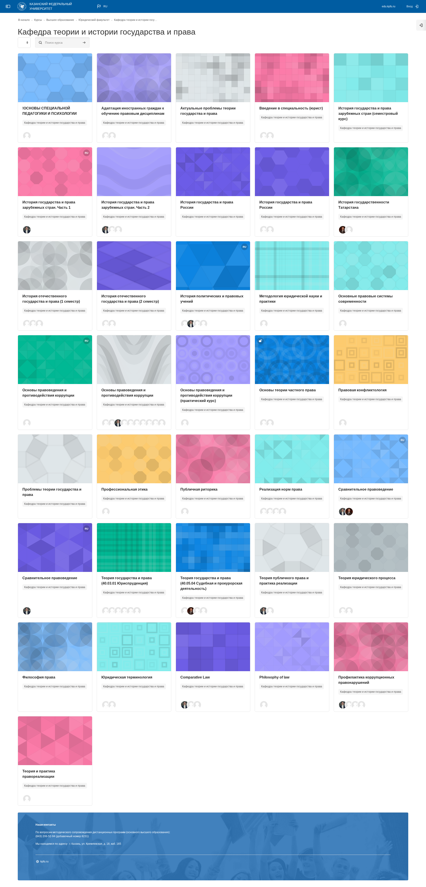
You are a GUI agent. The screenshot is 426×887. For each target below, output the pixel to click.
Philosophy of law (274, 677)
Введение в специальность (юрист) (291, 108)
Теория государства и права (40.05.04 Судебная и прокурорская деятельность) (211, 583)
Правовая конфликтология (362, 390)
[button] (101, 6)
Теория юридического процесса (366, 578)
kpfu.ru (44, 861)
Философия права (38, 677)
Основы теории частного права (287, 390)
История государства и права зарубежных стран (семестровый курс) (368, 113)
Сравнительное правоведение (365, 489)
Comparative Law (195, 677)
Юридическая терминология (126, 677)
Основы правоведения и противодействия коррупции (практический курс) (206, 395)
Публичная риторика (198, 489)
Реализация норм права (280, 489)
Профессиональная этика (124, 489)
